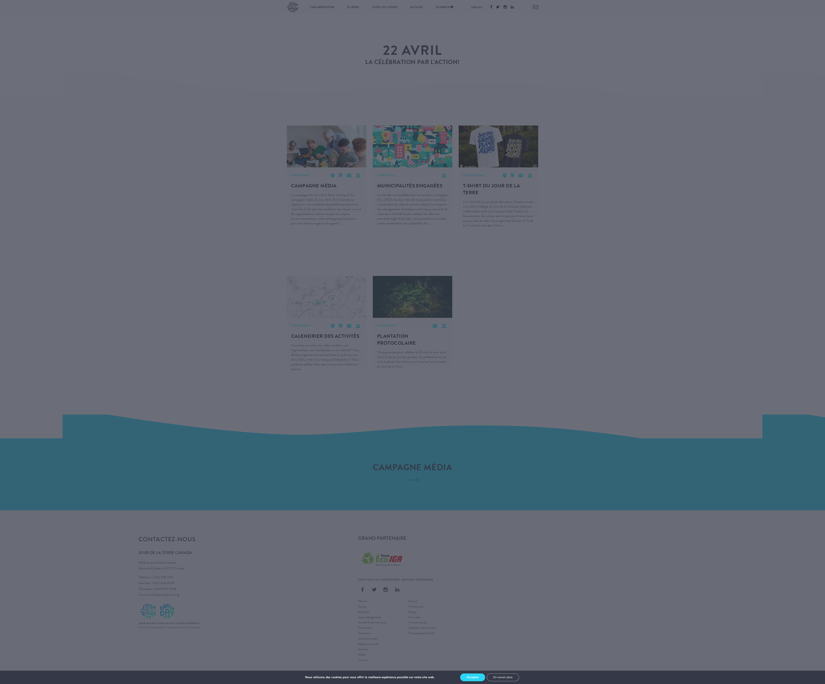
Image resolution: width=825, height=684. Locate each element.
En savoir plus (503, 677)
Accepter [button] (473, 677)
